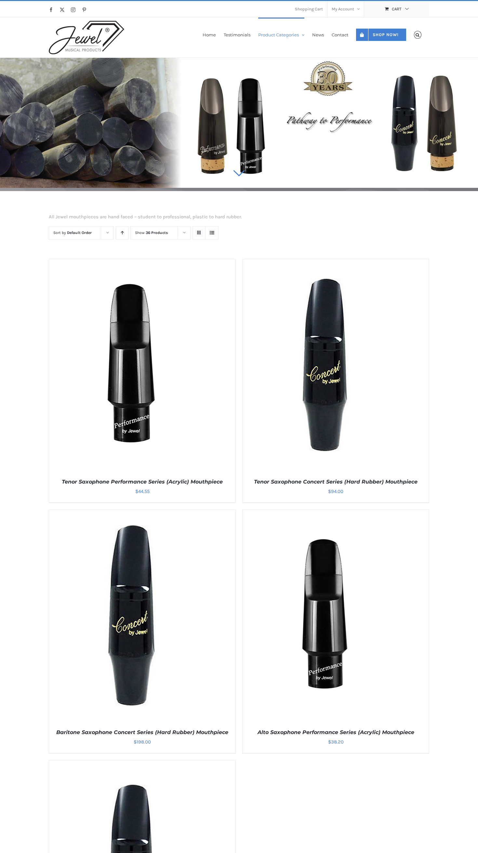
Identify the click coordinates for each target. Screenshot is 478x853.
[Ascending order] (122, 232)
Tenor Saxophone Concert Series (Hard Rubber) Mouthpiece (336, 482)
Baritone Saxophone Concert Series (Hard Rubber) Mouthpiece (142, 732)
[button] (417, 34)
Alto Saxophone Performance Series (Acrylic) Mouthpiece (336, 732)
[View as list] (212, 232)
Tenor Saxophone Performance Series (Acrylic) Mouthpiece (142, 482)
